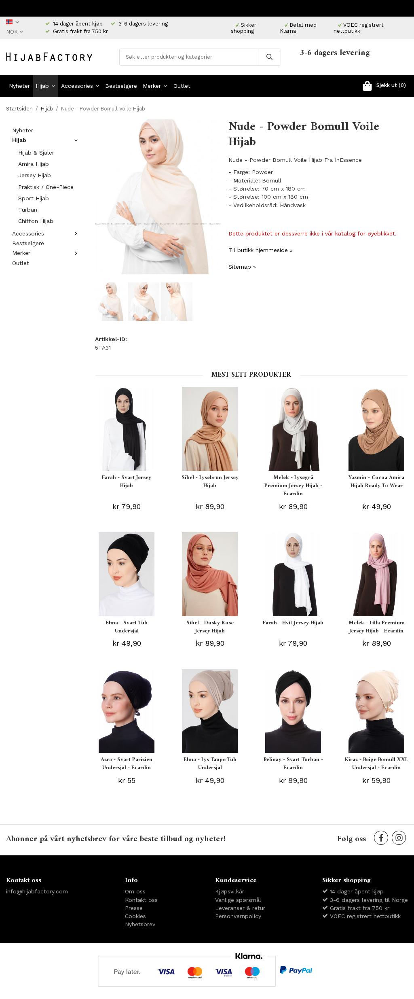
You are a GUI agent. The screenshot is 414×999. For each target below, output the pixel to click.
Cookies (135, 916)
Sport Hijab (33, 198)
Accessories (77, 86)
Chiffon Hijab (35, 221)
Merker (152, 86)
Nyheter (19, 86)
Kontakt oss (141, 900)
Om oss (135, 891)
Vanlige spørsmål (238, 900)
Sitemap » (242, 266)
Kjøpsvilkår (229, 891)
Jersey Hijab (34, 175)
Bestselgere (121, 86)
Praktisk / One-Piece (46, 187)
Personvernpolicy (238, 916)
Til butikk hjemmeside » (260, 250)
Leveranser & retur (240, 908)
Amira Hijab (33, 164)
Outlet (181, 86)
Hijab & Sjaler (36, 152)
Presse (134, 908)
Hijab (42, 86)
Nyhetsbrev (140, 924)
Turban (27, 209)
